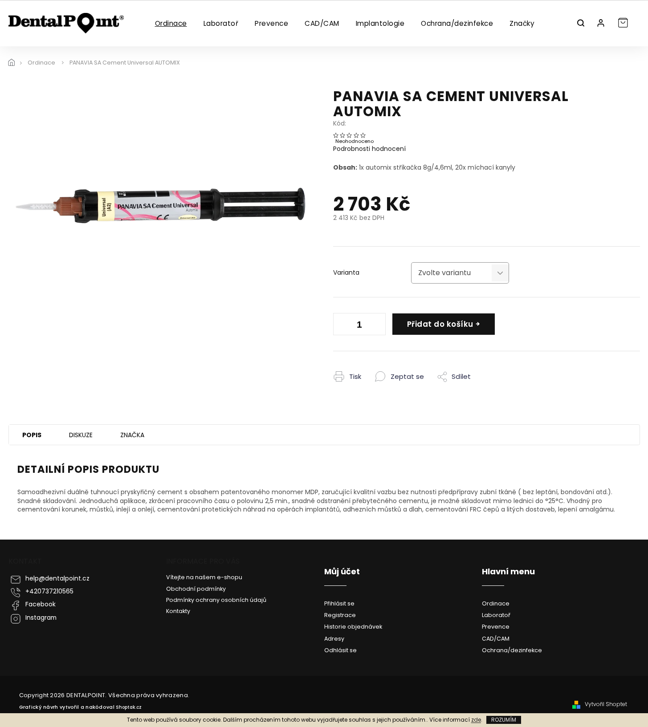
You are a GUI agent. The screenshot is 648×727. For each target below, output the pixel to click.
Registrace (340, 615)
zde (476, 719)
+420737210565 (49, 591)
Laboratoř (496, 615)
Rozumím (503, 719)
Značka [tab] (132, 435)
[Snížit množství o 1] (342, 326)
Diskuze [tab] (81, 435)
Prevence (495, 626)
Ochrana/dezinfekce (512, 650)
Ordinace (495, 603)
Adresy (334, 638)
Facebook (40, 604)
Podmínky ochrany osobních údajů (216, 600)
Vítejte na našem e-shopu (204, 577)
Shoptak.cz (129, 707)
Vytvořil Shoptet (606, 704)
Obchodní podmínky (196, 589)
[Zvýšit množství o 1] (377, 326)
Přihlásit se (339, 603)
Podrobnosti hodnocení (369, 149)
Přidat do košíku (440, 324)
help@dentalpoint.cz (57, 578)
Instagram (41, 617)
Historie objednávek (353, 626)
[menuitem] (171, 23)
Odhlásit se (340, 650)
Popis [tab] (31, 435)
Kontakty (178, 611)
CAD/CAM (495, 638)
